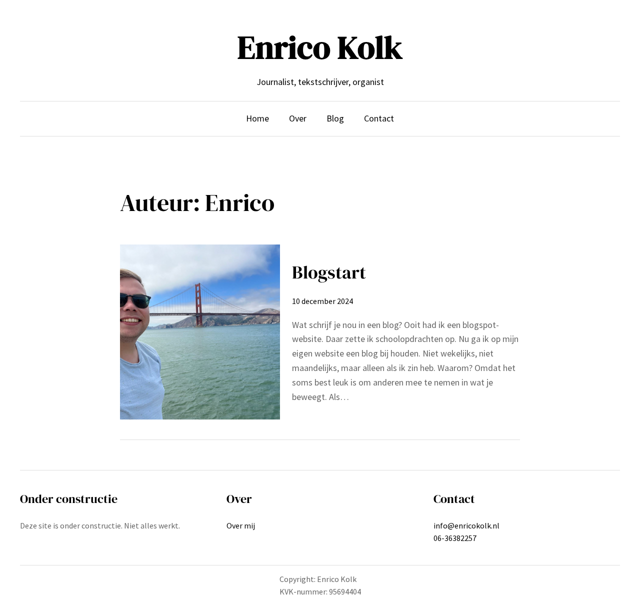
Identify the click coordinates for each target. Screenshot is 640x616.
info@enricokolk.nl (467, 525)
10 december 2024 (322, 301)
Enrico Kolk (320, 47)
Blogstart (329, 272)
